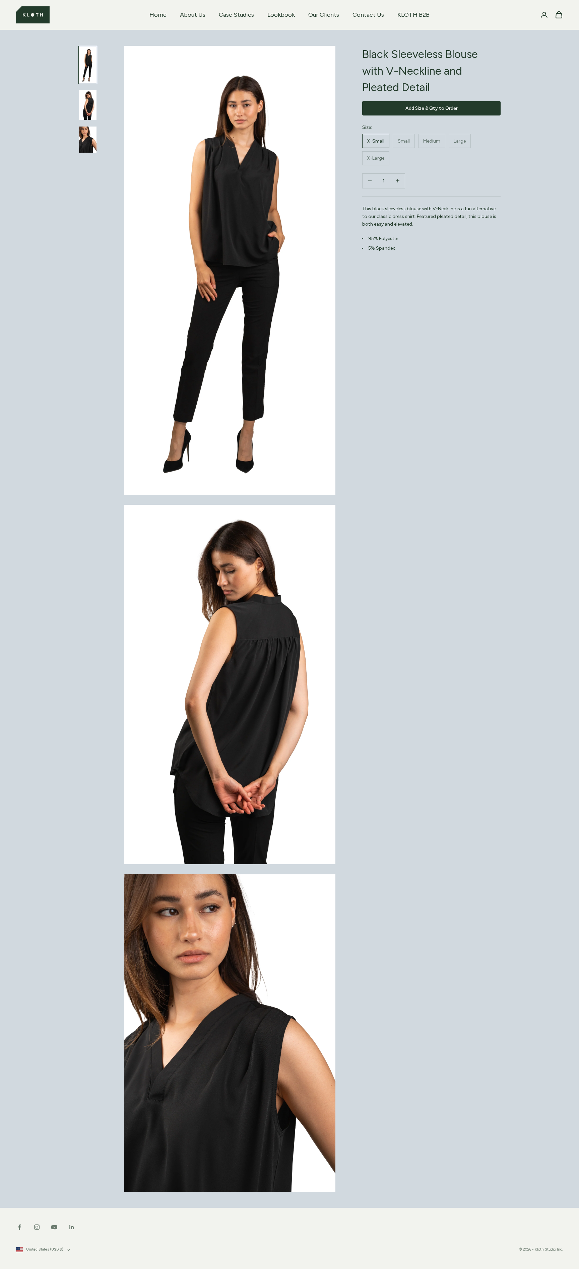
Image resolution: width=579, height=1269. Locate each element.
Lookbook (281, 14)
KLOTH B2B (413, 14)
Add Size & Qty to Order (431, 108)
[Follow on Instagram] (37, 1227)
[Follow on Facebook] (19, 1227)
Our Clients (323, 14)
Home (158, 14)
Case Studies (236, 14)
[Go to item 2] (87, 105)
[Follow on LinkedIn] (71, 1227)
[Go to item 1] (87, 65)
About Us (192, 14)
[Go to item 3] (87, 139)
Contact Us (368, 14)
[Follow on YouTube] (54, 1227)
